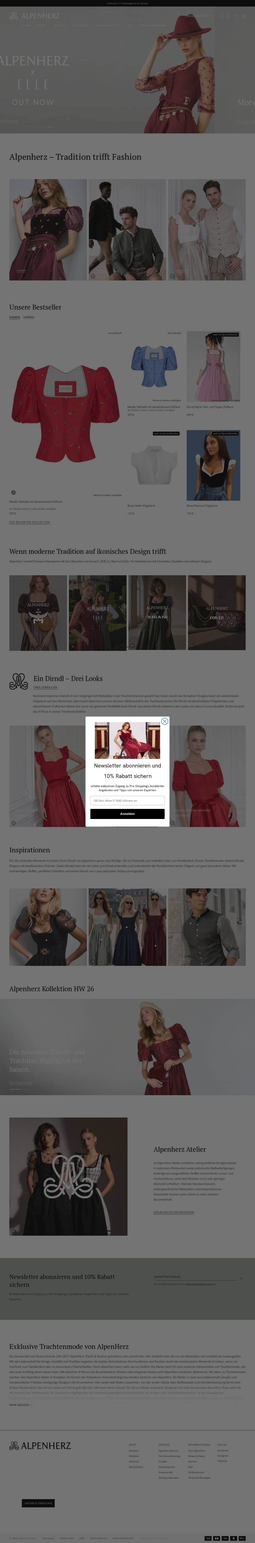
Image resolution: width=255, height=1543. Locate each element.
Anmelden (127, 813)
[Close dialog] (164, 721)
